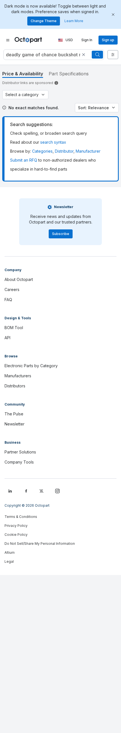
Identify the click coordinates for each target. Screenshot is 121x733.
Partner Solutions (20, 452)
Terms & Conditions (21, 517)
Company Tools (19, 462)
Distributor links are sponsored (27, 83)
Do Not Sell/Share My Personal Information (40, 543)
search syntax (53, 142)
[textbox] (42, 55)
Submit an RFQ (23, 160)
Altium (10, 552)
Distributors (15, 385)
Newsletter (14, 424)
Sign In (86, 40)
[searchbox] (53, 54)
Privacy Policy (16, 525)
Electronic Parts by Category (31, 365)
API (7, 337)
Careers (12, 289)
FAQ (8, 299)
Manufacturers (18, 375)
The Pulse (14, 413)
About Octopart (19, 279)
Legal (9, 561)
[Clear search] (83, 54)
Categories (42, 151)
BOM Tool (14, 327)
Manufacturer (88, 151)
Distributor (64, 151)
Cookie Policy (16, 534)
